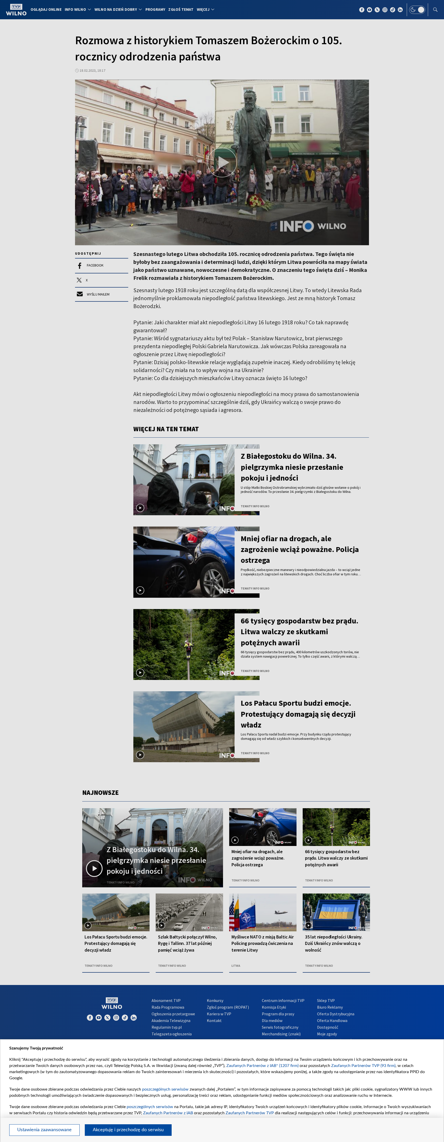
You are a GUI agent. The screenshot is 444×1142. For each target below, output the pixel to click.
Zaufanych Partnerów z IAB (168, 1113)
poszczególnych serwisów (165, 1089)
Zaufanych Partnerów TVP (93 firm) (363, 1066)
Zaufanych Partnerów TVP (250, 1113)
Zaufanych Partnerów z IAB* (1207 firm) (262, 1066)
